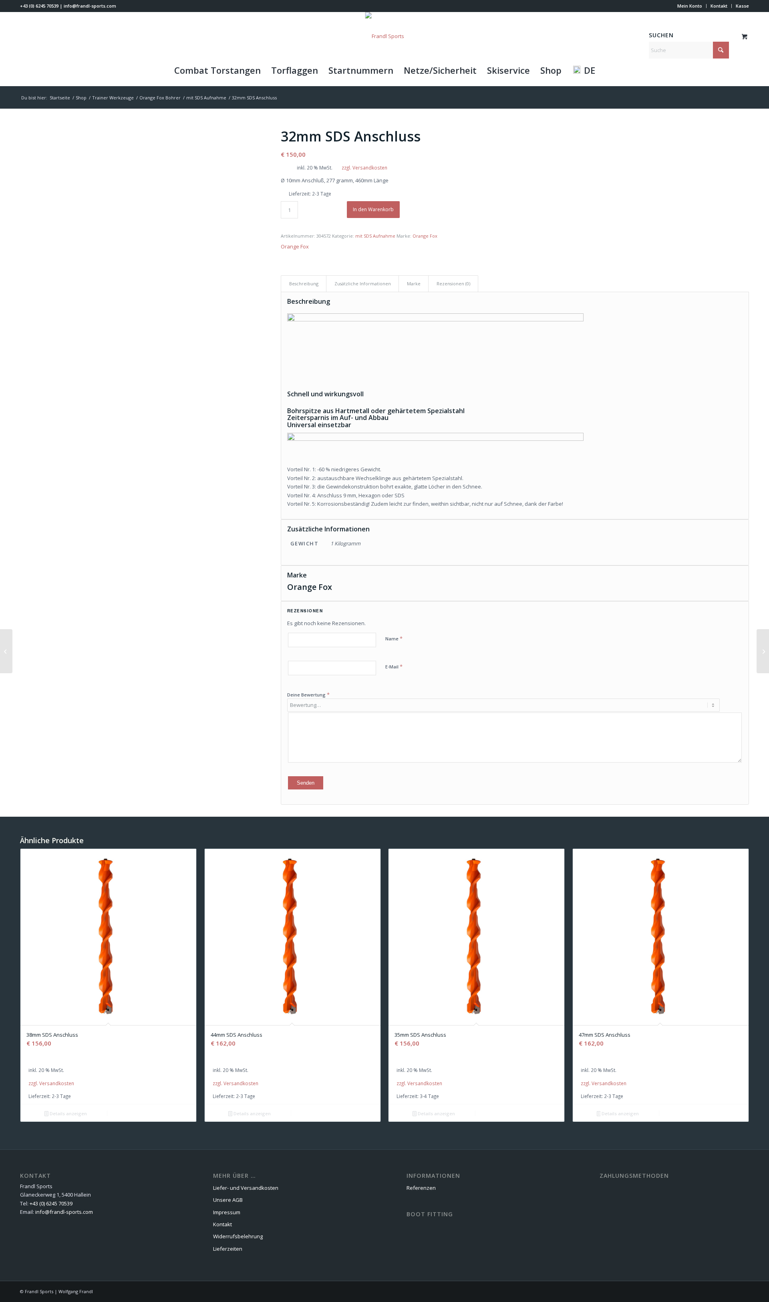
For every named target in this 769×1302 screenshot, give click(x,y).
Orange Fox (425, 236)
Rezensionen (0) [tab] (453, 284)
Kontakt (719, 6)
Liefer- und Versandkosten (245, 1187)
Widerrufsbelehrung (238, 1236)
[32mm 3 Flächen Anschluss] (6, 651)
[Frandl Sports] (384, 36)
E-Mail (394, 666)
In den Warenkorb (373, 209)
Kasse (742, 6)
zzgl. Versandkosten (364, 167)
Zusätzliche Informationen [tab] (362, 284)
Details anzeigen (67, 1113)
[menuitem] (690, 6)
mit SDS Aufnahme (375, 236)
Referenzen (421, 1187)
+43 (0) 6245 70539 (39, 6)
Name (394, 638)
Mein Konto (689, 6)
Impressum (226, 1212)
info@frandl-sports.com (90, 6)
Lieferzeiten (227, 1248)
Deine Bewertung (308, 694)
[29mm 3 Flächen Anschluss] (763, 651)
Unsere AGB (228, 1199)
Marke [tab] (414, 284)
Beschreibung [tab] (303, 284)
